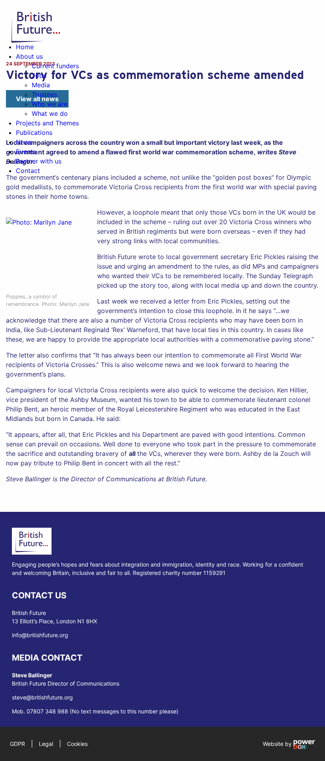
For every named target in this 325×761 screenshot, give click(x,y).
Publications (34, 132)
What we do (50, 113)
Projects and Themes (47, 123)
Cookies (77, 743)
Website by (278, 743)
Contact (28, 171)
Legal (46, 743)
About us (29, 56)
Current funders (55, 66)
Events (26, 152)
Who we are (49, 104)
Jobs (39, 75)
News (24, 142)
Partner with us (38, 161)
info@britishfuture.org (40, 635)
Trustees (44, 94)
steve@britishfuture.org (42, 697)
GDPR (17, 743)
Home (25, 47)
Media (41, 85)
